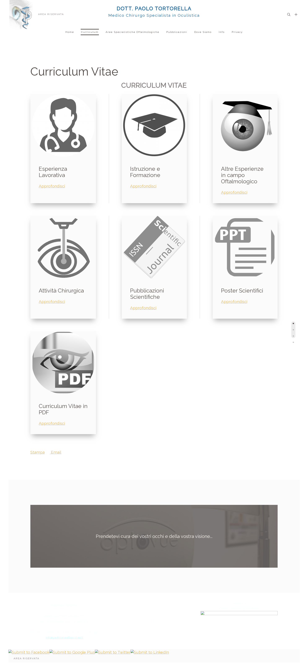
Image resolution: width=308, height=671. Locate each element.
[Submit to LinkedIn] (150, 651)
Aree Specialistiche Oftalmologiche (132, 32)
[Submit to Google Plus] (72, 651)
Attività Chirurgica (61, 290)
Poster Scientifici (242, 290)
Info (222, 32)
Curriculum (89, 32)
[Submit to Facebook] (28, 651)
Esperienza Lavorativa (53, 172)
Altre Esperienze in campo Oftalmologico (242, 175)
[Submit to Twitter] (113, 651)
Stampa (37, 452)
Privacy (237, 32)
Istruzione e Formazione (145, 172)
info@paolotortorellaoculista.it (64, 637)
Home (69, 32)
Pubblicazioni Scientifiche (147, 293)
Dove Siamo (203, 32)
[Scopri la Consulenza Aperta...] (239, 626)
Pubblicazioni (176, 32)
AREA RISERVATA (51, 14)
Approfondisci (52, 186)
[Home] (21, 14)
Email (55, 452)
